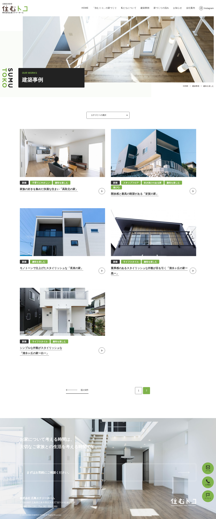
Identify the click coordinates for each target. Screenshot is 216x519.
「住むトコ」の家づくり (104, 8)
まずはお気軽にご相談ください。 (49, 472)
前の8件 (84, 390)
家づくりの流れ (161, 8)
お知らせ (177, 8)
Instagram (209, 8)
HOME (85, 8)
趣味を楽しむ (208, 86)
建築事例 (144, 8)
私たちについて (128, 8)
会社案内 (190, 8)
